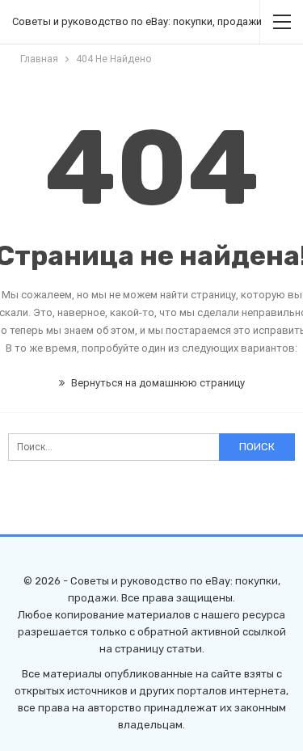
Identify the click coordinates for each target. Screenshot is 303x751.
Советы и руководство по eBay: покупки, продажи (137, 21)
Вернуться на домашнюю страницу (157, 383)
